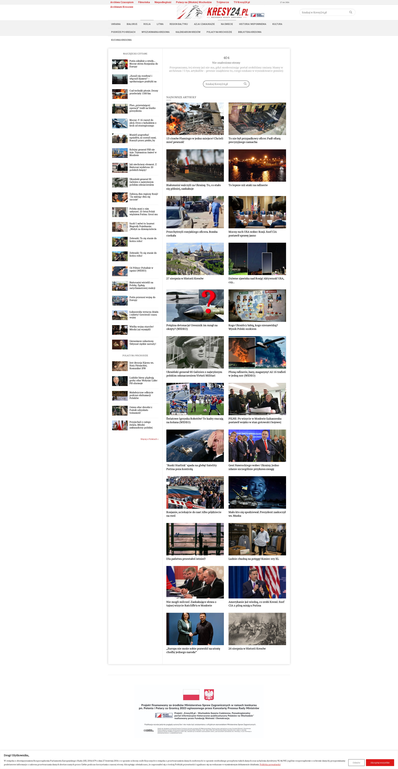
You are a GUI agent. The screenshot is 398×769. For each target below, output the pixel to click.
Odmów (356, 762)
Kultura (277, 24)
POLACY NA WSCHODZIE (135, 355)
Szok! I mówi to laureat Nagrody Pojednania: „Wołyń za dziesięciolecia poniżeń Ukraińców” (143, 227)
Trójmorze (222, 2)
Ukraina (115, 24)
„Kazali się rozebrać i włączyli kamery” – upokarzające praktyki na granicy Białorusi (143, 80)
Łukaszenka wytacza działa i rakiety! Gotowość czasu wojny (144, 314)
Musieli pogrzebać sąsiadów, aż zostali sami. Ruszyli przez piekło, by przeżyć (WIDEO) (143, 139)
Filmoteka (144, 2)
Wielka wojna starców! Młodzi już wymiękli (142, 328)
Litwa (160, 24)
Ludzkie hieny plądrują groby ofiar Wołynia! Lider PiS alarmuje (143, 380)
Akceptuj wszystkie (380, 762)
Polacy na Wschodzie (219, 32)
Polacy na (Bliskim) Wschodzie (194, 2)
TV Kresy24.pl (242, 2)
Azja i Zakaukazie (204, 24)
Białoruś (132, 24)
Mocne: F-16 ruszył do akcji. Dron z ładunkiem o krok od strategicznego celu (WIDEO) (143, 124)
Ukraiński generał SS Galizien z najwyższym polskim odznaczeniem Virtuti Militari (142, 183)
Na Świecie (227, 24)
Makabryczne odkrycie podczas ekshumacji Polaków (141, 395)
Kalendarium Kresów (188, 32)
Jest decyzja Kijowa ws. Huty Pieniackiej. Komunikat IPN (142, 365)
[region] (199, 759)
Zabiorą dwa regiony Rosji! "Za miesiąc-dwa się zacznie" (144, 196)
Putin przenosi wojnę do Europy (142, 298)
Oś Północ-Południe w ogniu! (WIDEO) (141, 269)
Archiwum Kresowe (121, 6)
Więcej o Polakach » (149, 439)
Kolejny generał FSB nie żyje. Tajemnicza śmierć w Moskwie (143, 152)
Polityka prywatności (270, 764)
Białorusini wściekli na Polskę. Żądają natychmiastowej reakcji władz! (142, 286)
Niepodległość (163, 2)
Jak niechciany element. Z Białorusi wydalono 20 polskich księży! (143, 167)
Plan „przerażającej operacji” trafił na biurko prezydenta (143, 108)
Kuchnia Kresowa (121, 40)
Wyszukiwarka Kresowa (155, 32)
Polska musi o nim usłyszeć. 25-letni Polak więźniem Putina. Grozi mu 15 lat (144, 212)
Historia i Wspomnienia (252, 24)
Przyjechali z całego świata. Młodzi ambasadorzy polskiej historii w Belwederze (141, 426)
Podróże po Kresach (123, 32)
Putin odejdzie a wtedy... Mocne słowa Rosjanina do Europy (144, 63)
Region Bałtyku (179, 24)
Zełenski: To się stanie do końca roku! (143, 239)
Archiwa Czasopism (122, 2)
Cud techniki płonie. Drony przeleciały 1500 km (144, 92)
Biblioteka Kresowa (249, 32)
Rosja (146, 24)
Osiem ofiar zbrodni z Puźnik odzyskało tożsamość (141, 410)
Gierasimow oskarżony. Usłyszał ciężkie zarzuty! (143, 342)
